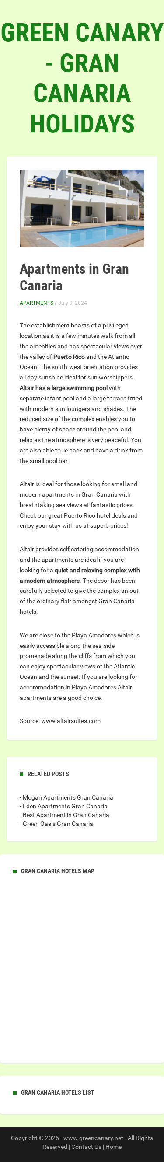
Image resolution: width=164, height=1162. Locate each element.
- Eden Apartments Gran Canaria (64, 806)
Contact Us (86, 1146)
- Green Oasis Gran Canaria (56, 823)
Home (113, 1146)
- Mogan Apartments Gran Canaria (66, 797)
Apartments (36, 303)
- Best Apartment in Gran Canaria (64, 814)
